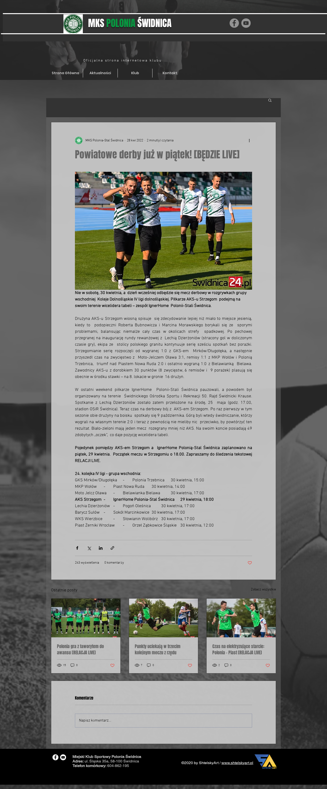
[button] (270, 100)
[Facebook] (234, 23)
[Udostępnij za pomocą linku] (112, 548)
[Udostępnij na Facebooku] (77, 548)
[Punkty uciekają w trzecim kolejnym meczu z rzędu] (163, 618)
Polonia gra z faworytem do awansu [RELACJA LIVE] (80, 649)
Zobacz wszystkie (263, 590)
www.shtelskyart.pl (237, 763)
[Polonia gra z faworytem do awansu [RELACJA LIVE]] (85, 618)
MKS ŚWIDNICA (129, 23)
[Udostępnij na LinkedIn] (100, 548)
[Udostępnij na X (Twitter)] (89, 548)
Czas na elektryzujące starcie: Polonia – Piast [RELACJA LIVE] (238, 649)
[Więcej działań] (249, 140)
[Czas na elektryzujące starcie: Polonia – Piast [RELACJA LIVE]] (241, 618)
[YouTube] (246, 23)
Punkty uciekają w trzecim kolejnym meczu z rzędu (157, 649)
